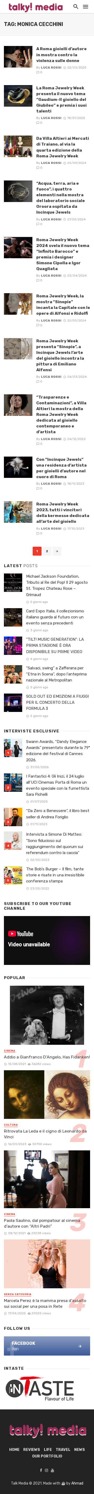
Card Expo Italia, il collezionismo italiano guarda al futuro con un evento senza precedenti (55, 617)
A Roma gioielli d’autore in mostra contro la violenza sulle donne (61, 54)
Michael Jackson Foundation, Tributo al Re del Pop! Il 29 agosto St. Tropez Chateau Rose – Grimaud (57, 585)
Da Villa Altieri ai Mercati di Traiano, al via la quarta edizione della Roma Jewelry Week (62, 147)
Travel (63, 1450)
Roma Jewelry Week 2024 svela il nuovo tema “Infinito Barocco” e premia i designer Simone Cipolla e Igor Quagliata (62, 254)
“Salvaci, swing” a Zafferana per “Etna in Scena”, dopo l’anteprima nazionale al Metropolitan (56, 674)
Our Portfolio (47, 1456)
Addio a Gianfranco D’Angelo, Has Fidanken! (47, 1056)
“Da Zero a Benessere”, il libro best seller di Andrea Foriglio (57, 813)
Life (48, 1450)
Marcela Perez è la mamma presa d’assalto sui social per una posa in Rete (45, 1303)
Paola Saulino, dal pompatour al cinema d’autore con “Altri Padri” (42, 1223)
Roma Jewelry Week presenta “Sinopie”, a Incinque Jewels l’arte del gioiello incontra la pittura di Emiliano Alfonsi (60, 355)
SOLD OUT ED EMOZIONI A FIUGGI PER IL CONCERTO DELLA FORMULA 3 (57, 702)
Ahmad (77, 1483)
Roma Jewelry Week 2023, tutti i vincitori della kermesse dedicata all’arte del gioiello (62, 513)
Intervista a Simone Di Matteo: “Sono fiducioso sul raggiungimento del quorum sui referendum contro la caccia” (54, 843)
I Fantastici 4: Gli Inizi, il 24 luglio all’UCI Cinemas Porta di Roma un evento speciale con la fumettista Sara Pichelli (57, 785)
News (79, 1450)
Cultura (11, 1125)
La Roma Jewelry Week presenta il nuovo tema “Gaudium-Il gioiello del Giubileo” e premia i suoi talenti (61, 99)
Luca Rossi (51, 67)
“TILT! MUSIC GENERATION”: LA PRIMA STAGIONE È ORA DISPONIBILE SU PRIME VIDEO (55, 645)
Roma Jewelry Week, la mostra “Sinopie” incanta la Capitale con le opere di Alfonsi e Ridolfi (63, 304)
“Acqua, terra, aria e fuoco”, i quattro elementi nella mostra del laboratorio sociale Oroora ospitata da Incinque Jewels (60, 198)
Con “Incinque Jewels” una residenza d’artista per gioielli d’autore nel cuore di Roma (61, 468)
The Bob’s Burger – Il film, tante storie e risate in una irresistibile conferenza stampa (55, 875)
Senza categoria (17, 1294)
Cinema (9, 1051)
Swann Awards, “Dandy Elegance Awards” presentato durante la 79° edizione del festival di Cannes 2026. (58, 750)
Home (14, 1450)
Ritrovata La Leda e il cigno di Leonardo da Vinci (45, 1134)
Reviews (31, 1450)
